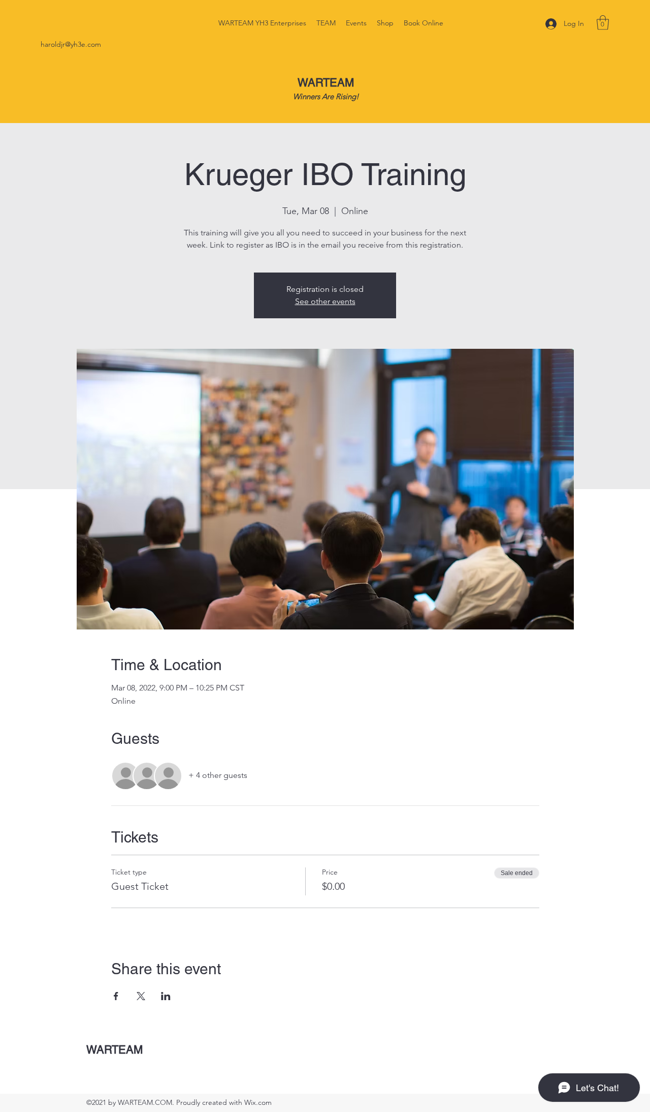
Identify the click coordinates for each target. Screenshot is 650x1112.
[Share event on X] (141, 996)
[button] (603, 22)
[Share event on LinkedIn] (166, 996)
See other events (325, 301)
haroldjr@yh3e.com (71, 44)
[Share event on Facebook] (116, 996)
